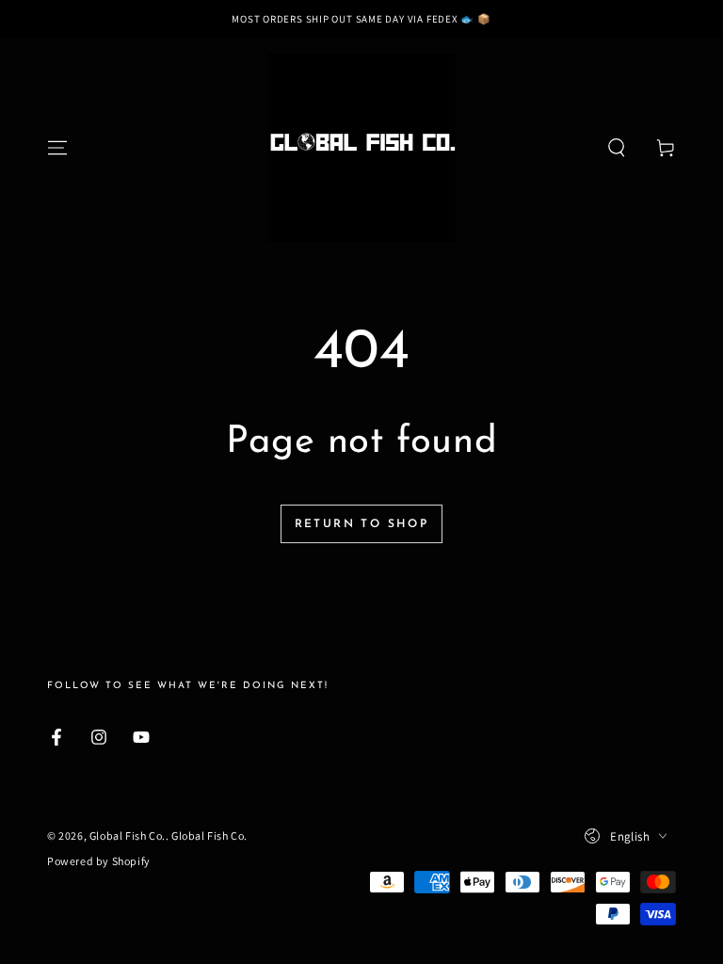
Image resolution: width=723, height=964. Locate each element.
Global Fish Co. (127, 835)
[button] (616, 148)
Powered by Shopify (99, 861)
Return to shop (362, 524)
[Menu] (57, 148)
